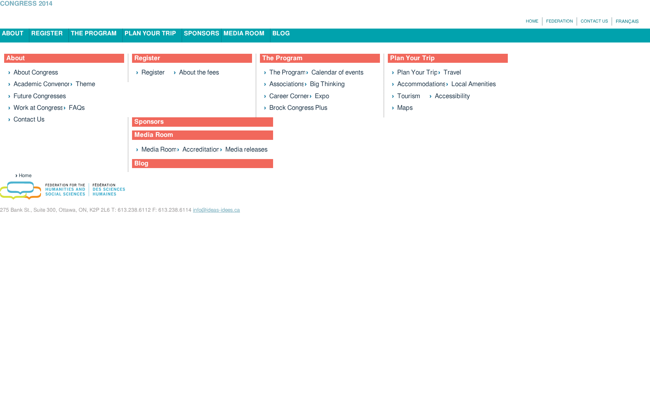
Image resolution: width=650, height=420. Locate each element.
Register (47, 33)
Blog (281, 33)
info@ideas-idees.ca (216, 210)
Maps (405, 108)
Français (627, 21)
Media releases (246, 149)
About (12, 33)
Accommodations (421, 84)
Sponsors (201, 33)
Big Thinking (327, 84)
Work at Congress (38, 108)
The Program (94, 33)
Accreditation (201, 149)
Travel (452, 72)
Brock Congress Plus (298, 108)
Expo (322, 96)
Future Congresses (40, 96)
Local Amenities (473, 84)
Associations (286, 84)
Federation (559, 21)
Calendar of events (337, 72)
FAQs (77, 108)
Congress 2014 (26, 4)
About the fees (199, 72)
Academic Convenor (42, 84)
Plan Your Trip (150, 33)
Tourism (408, 96)
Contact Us (594, 21)
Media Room (243, 33)
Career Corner (289, 96)
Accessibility (452, 96)
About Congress (36, 72)
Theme (85, 84)
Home (532, 21)
